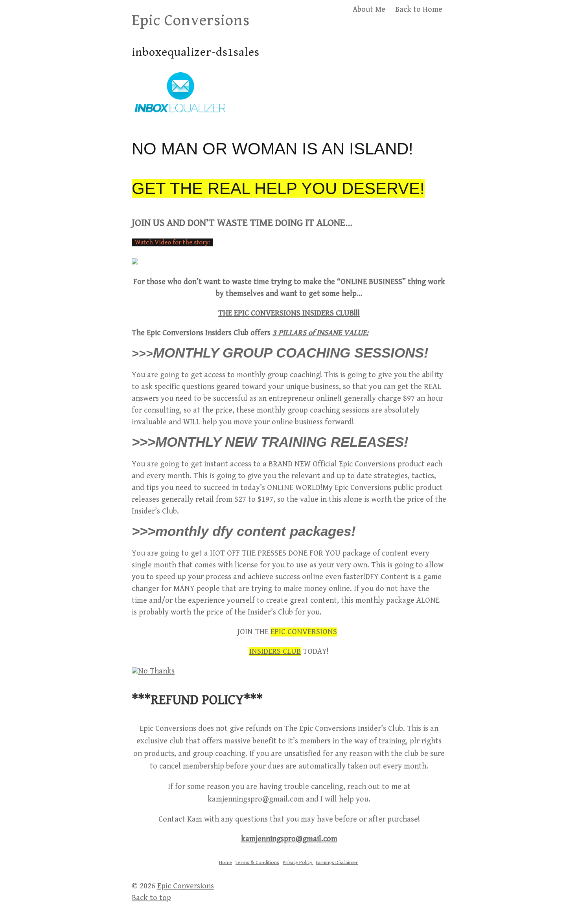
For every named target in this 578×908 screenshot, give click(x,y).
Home (225, 863)
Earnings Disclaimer (337, 863)
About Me (369, 9)
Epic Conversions (191, 20)
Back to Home (418, 9)
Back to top (151, 897)
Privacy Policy (298, 863)
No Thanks (156, 671)
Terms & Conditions (257, 863)
